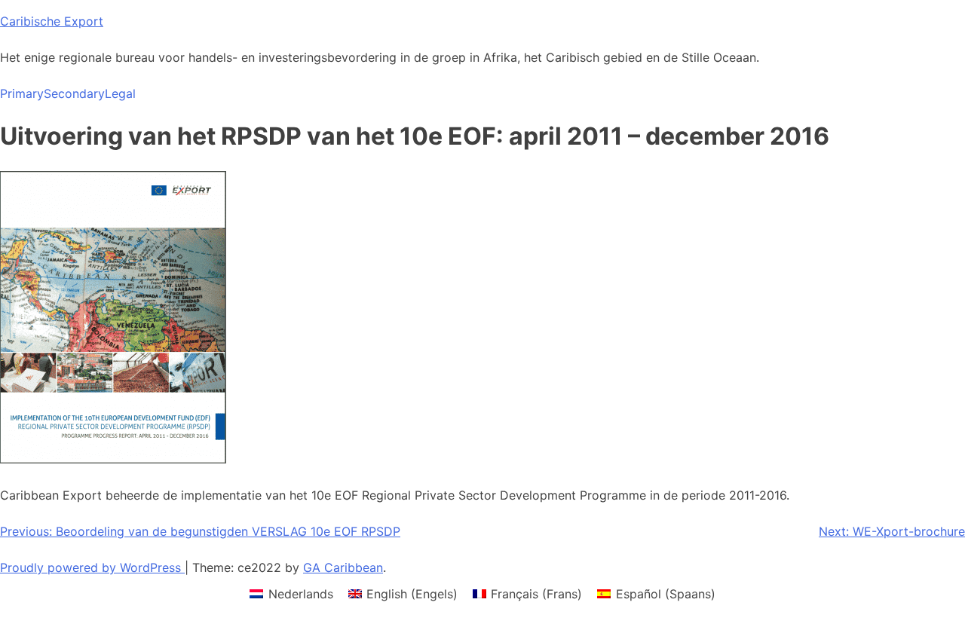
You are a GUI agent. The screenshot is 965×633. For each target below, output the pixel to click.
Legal (120, 93)
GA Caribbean (343, 567)
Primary (22, 93)
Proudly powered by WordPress (92, 567)
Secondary (74, 93)
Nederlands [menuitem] (300, 593)
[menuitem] (291, 593)
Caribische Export (51, 21)
